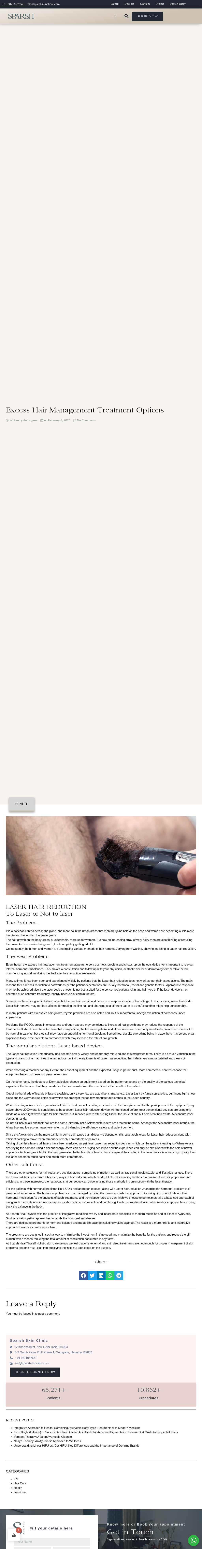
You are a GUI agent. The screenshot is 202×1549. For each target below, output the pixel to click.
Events (160, 4)
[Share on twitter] (92, 1275)
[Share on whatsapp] (110, 1275)
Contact (145, 4)
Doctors (129, 4)
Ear (16, 1479)
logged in (28, 1313)
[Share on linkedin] (101, 1275)
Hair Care (20, 1483)
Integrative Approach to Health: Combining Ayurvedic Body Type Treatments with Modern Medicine (77, 1427)
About (115, 4)
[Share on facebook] (83, 1275)
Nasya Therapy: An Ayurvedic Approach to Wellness (47, 1441)
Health (22, 804)
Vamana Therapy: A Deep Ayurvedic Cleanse (43, 1436)
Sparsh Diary (178, 4)
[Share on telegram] (118, 1275)
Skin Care (20, 1492)
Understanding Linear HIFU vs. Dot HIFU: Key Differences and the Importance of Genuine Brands (76, 1445)
